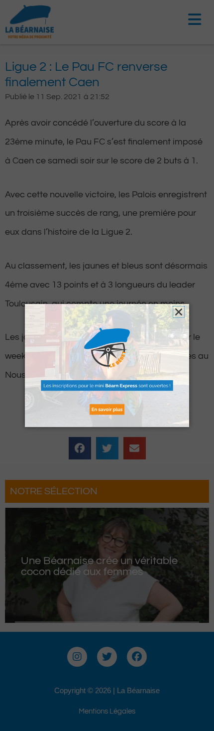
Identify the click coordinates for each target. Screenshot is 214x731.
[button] (179, 312)
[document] (107, 365)
